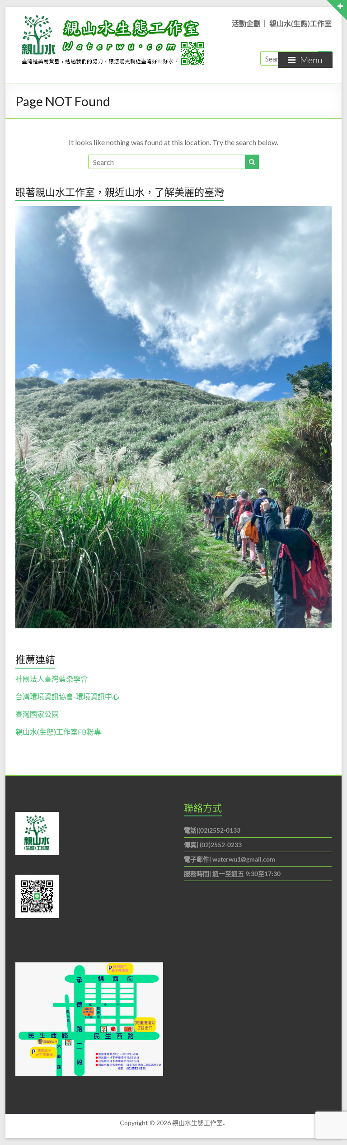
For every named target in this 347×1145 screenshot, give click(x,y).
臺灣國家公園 (37, 714)
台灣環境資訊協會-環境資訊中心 (67, 696)
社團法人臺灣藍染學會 (51, 678)
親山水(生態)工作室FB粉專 (58, 731)
